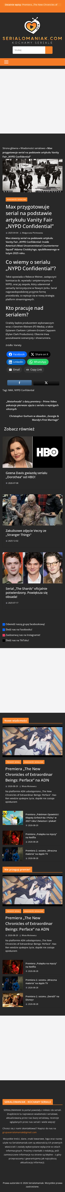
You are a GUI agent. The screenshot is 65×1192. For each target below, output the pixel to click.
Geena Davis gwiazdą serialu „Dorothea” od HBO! (26, 475)
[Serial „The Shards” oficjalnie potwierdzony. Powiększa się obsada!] (32, 554)
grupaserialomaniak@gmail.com (20, 1132)
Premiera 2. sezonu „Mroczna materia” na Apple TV (41, 852)
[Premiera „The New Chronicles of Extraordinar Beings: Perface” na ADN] (32, 741)
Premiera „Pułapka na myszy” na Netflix (41, 836)
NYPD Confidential (24, 390)
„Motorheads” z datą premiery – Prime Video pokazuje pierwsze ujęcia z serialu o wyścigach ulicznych (32, 405)
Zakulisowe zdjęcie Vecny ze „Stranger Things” (26, 533)
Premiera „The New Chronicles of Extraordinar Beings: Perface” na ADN (29, 774)
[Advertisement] (32, 101)
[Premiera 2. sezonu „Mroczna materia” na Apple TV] (13, 854)
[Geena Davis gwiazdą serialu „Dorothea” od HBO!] (32, 438)
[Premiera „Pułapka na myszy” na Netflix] (13, 838)
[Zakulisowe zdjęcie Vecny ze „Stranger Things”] (32, 496)
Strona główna (10, 148)
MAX (10, 390)
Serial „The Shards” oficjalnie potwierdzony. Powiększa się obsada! (26, 592)
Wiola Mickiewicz (29, 786)
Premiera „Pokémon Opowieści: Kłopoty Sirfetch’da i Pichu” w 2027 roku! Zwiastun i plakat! (42, 817)
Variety (17, 345)
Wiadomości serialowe (33, 148)
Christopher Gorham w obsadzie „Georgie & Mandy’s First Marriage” (34, 417)
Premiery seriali (13, 762)
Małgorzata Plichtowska (32, 232)
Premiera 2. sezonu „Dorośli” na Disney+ (42, 998)
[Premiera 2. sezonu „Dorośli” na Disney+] (13, 1000)
